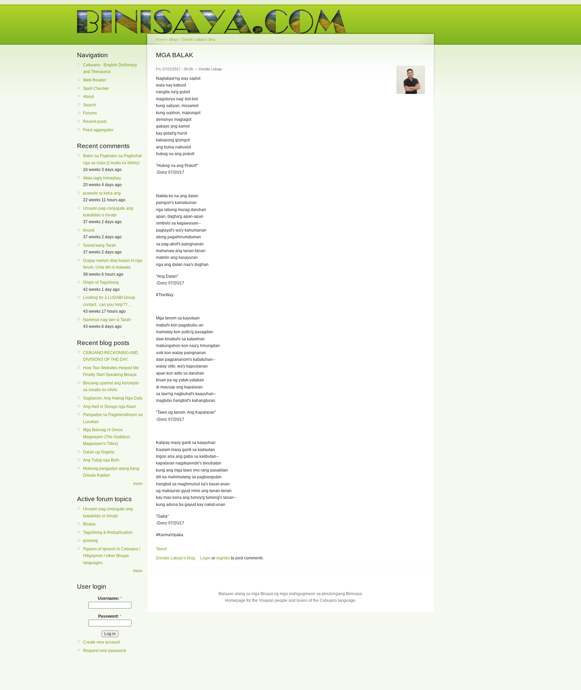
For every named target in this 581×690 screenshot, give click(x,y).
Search (89, 105)
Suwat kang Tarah (99, 245)
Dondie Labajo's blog (198, 39)
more (138, 483)
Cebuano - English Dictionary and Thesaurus (110, 68)
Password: (109, 616)
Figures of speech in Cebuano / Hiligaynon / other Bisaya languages (111, 556)
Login (205, 558)
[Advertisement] (465, 154)
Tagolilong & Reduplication (107, 532)
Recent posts (95, 121)
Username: (110, 598)
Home (161, 39)
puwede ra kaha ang (102, 193)
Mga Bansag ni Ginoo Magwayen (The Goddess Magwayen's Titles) (106, 436)
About (88, 96)
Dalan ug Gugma (98, 452)
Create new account (101, 642)
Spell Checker (96, 88)
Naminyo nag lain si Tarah (107, 319)
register (223, 558)
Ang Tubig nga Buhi (101, 460)
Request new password (104, 650)
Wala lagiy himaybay (102, 178)
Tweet (161, 549)
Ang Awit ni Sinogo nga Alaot (109, 406)
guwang (90, 540)
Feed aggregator (98, 130)
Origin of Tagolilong (101, 282)
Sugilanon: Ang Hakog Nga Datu (113, 398)
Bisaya (89, 524)
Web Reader (94, 80)
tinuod (88, 230)
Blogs (173, 39)
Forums (90, 113)
